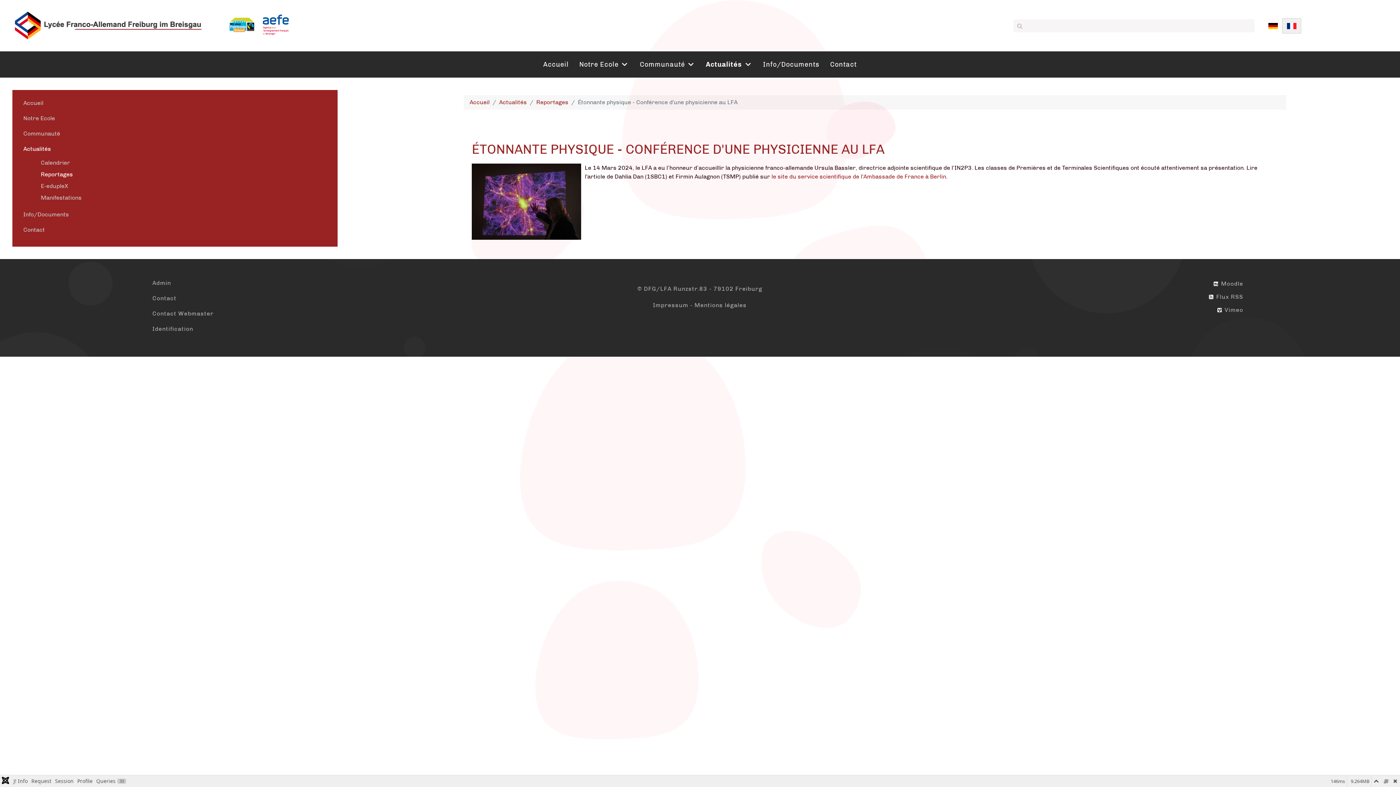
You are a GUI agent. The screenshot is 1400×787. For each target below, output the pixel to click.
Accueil (33, 102)
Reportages (57, 174)
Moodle (1231, 283)
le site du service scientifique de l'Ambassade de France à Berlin (858, 176)
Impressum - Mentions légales (700, 305)
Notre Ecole (39, 118)
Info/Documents (46, 214)
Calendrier (55, 162)
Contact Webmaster (183, 313)
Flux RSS (1228, 296)
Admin (161, 282)
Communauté (41, 133)
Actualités (37, 148)
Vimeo (1233, 309)
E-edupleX (54, 186)
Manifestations (61, 197)
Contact (34, 229)
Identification (172, 328)
